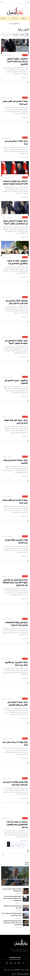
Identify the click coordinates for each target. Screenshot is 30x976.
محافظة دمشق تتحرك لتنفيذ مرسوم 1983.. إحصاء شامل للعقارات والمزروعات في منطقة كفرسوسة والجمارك (12, 898)
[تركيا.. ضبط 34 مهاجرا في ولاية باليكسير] (15, 441)
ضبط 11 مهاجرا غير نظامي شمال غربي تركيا (15, 103)
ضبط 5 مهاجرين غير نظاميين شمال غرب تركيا (16, 664)
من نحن (22, 969)
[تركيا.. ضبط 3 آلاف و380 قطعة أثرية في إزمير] (15, 401)
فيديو (12, 969)
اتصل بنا (5, 969)
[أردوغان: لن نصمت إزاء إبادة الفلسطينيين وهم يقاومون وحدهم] (15, 803)
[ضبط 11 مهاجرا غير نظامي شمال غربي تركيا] (15, 82)
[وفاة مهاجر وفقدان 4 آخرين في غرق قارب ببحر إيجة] (15, 763)
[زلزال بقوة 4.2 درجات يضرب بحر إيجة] (15, 723)
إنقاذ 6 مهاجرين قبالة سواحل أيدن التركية (16, 541)
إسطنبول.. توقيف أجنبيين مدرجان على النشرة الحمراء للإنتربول (17, 62)
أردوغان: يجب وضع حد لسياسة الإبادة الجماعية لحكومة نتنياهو (15, 182)
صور (9, 969)
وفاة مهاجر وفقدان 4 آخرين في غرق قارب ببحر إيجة (15, 783)
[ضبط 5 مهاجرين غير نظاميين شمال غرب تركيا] (15, 643)
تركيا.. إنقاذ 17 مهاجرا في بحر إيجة (16, 143)
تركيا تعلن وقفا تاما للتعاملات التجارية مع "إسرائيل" (16, 624)
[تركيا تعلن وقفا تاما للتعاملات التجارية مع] (15, 603)
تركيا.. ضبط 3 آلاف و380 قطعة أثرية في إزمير (16, 422)
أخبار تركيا (15, 34)
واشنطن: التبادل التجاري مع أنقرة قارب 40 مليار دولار (17, 302)
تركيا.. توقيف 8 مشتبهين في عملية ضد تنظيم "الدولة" (16, 342)
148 (18, 846)
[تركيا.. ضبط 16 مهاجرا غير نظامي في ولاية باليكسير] (15, 683)
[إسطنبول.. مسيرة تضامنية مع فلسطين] (15, 361)
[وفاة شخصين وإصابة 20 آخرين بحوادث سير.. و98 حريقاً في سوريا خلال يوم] (26, 918)
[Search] (3, 856)
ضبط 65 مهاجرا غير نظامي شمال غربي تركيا (15, 501)
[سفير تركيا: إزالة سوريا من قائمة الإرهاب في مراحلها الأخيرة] (15, 885)
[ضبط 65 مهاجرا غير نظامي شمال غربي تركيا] (15, 481)
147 (13, 846)
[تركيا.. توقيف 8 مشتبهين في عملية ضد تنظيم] (15, 322)
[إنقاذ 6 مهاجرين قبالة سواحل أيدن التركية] (15, 521)
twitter (3, 55)
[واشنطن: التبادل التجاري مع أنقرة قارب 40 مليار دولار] (15, 282)
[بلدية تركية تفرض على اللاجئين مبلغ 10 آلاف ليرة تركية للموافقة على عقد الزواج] (15, 561)
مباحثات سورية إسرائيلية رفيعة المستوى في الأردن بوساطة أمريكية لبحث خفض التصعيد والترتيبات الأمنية (12, 923)
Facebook (9, 55)
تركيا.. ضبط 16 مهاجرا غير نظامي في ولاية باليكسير (17, 704)
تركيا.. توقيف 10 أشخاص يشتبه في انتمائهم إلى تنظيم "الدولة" (15, 222)
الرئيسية (22, 34)
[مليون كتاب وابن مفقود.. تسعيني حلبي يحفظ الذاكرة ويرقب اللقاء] (26, 894)
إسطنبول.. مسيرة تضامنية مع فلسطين (16, 382)
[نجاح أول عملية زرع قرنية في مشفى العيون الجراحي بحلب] (26, 910)
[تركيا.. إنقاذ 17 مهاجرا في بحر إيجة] (15, 122)
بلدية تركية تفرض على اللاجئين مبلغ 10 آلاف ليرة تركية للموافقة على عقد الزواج (15, 583)
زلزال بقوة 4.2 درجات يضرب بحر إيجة (15, 743)
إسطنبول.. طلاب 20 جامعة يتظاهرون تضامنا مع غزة (17, 262)
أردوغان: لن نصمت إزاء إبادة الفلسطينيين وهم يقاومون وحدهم (17, 825)
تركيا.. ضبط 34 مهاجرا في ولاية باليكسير (15, 462)
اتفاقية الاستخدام (17, 969)
